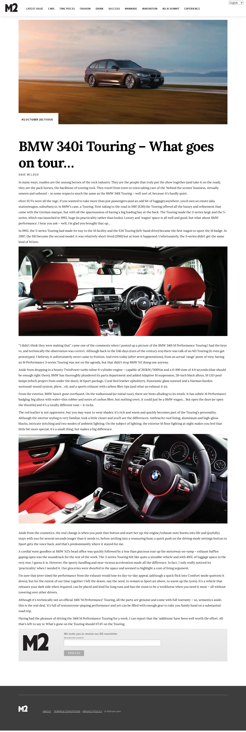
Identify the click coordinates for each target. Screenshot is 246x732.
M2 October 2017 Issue (37, 119)
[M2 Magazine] (15, 10)
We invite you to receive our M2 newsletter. (91, 633)
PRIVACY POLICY (92, 711)
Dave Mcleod (29, 174)
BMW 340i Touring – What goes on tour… (116, 154)
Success (114, 8)
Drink (99, 8)
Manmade (131, 8)
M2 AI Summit (171, 8)
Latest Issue (34, 8)
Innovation (150, 8)
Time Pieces (67, 8)
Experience (192, 8)
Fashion (85, 8)
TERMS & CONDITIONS (67, 711)
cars (51, 8)
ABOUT (47, 711)
